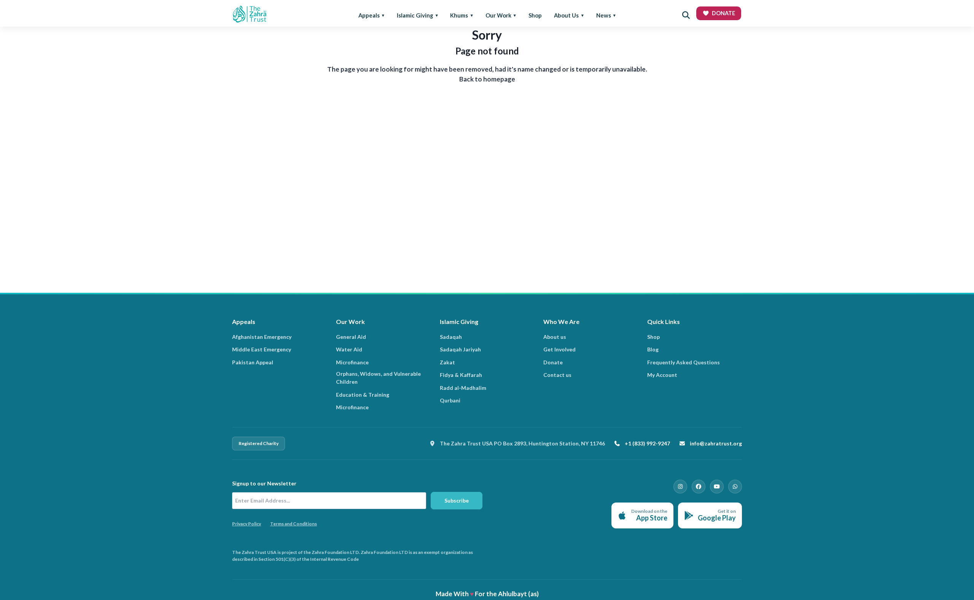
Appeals (369, 15)
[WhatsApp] (735, 486)
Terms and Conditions (293, 524)
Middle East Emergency (261, 349)
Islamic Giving (415, 15)
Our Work (498, 15)
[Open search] (686, 15)
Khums (459, 15)
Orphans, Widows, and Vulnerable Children (378, 377)
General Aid (351, 337)
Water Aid (349, 349)
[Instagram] (680, 486)
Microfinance (352, 362)
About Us (566, 15)
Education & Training (362, 394)
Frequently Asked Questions (683, 362)
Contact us (557, 375)
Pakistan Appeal (252, 362)
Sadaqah (451, 337)
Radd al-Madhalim (463, 388)
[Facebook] (698, 486)
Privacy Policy (246, 524)
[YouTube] (717, 486)
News (603, 15)
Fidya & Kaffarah (461, 375)
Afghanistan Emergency (261, 337)
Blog (653, 349)
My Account (662, 375)
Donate (553, 362)
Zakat (447, 362)
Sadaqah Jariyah (460, 349)
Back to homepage (487, 79)
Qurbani (450, 400)
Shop (535, 15)
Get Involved (559, 349)
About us (554, 337)
